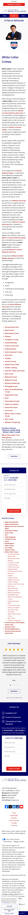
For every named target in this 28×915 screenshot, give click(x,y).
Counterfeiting (11, 343)
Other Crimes (9, 545)
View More (14, 456)
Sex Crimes (8, 548)
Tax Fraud (9, 411)
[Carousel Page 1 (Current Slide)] (10, 685)
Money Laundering (12, 383)
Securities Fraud (11, 407)
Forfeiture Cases (10, 539)
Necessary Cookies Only (9, 910)
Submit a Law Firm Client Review (14, 697)
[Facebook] (6, 806)
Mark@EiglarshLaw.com (10, 800)
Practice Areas (8, 518)
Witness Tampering (12, 422)
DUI (6, 535)
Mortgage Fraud (11, 386)
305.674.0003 (12, 795)
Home (4, 16)
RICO (7, 398)
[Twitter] (10, 806)
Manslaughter (9, 543)
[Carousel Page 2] (14, 685)
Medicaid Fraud (11, 377)
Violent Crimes (10, 550)
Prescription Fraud (12, 401)
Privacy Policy (14, 815)
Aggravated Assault (11, 522)
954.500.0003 (13, 793)
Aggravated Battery (12, 524)
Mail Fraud (9, 374)
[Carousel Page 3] (18, 685)
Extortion (8, 355)
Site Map (14, 823)
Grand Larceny (10, 361)
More (23, 16)
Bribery (8, 336)
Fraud (7, 541)
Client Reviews (14, 643)
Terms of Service (14, 820)
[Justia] (17, 806)
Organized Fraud (11, 395)
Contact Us (14, 16)
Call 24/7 (14, 3)
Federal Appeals (10, 537)
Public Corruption (12, 404)
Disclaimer (14, 818)
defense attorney (19, 201)
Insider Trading (11, 368)
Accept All (9, 906)
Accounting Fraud (12, 327)
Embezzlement (10, 349)
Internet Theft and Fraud (14, 371)
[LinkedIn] (14, 806)
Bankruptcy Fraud (12, 333)
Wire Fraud (9, 419)
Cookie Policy (7, 841)
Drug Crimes (9, 533)
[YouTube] (21, 806)
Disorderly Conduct (11, 530)
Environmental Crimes (13, 352)
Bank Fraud (9, 330)
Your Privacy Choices (12, 839)
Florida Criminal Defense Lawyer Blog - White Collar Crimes (11, 430)
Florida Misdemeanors (12, 629)
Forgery (8, 358)
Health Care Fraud (12, 364)
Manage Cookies (19, 841)
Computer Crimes (11, 340)
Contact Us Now (14, 511)
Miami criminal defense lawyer (14, 238)
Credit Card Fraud (12, 346)
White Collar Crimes (11, 552)
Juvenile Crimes (10, 627)
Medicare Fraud (11, 380)
